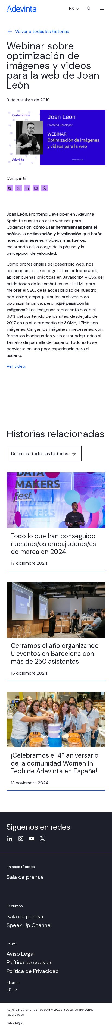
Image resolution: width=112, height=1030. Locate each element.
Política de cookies (29, 962)
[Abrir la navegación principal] (100, 8)
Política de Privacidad (33, 971)
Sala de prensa (25, 877)
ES (76, 9)
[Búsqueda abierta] (89, 8)
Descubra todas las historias (39, 453)
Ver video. (16, 366)
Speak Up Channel (29, 925)
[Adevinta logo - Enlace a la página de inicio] (21, 8)
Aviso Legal (21, 953)
